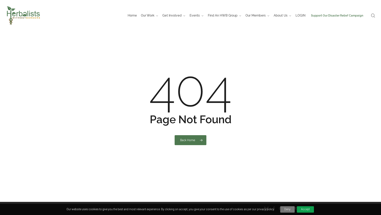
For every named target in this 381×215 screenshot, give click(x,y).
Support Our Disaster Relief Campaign (337, 15)
